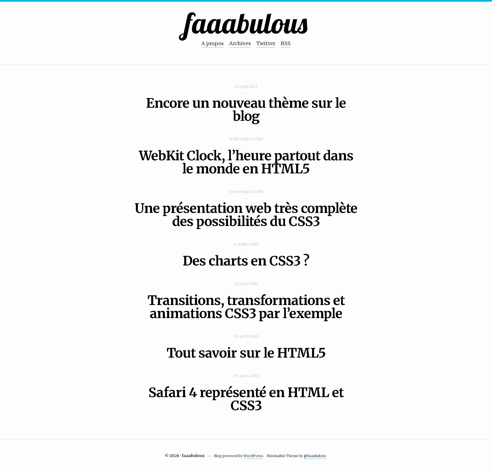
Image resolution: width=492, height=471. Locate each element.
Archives (240, 43)
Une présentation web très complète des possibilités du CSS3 (246, 215)
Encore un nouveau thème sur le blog (246, 110)
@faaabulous (315, 456)
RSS (286, 43)
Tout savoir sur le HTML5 (246, 353)
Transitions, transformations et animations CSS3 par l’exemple (246, 307)
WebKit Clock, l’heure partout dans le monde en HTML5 (246, 162)
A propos (212, 43)
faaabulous (246, 23)
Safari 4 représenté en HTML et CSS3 (246, 399)
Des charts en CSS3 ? (246, 260)
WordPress (253, 456)
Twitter (265, 43)
